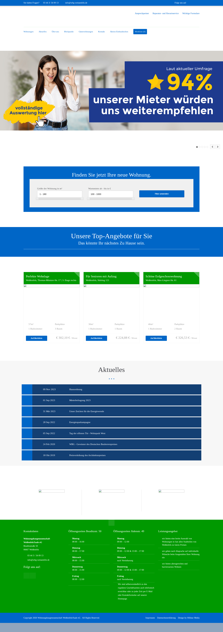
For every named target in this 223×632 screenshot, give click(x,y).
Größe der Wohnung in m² (49, 188)
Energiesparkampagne (79, 422)
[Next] (217, 146)
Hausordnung (75, 389)
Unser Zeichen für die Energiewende (86, 411)
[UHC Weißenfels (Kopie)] (112, 502)
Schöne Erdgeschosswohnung (164, 276)
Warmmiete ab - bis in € (99, 188)
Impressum (150, 618)
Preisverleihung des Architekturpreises (87, 455)
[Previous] (212, 146)
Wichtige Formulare (190, 13)
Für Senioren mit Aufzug (101, 276)
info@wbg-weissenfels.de (76, 3)
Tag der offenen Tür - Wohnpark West (87, 433)
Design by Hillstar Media (188, 618)
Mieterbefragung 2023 (80, 400)
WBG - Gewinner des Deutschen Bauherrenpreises (93, 444)
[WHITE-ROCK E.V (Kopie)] (171, 500)
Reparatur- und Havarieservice (166, 13)
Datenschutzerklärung (166, 618)
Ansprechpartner (142, 13)
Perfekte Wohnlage (37, 276)
